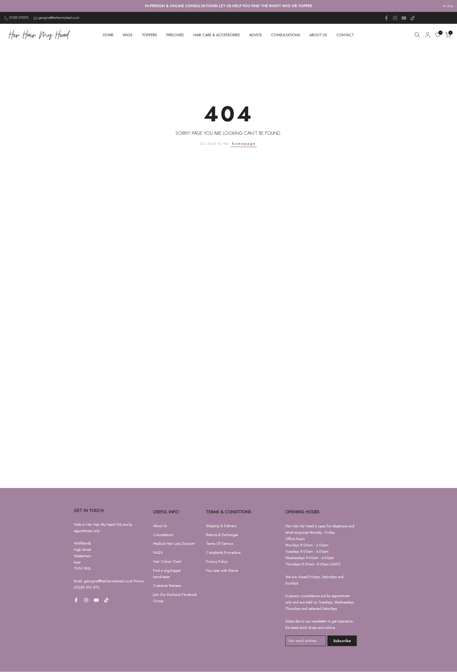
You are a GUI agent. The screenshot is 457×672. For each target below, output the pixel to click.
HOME (108, 35)
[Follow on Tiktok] (412, 18)
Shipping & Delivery (221, 525)
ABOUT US (318, 35)
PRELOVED (175, 35)
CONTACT (345, 35)
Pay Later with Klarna (222, 570)
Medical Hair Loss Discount (174, 543)
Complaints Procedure (223, 552)
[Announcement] (228, 6)
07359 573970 (18, 17)
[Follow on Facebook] (386, 18)
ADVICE (255, 35)
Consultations (163, 534)
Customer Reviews (167, 585)
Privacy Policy (216, 561)
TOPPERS (149, 35)
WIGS (127, 35)
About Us (160, 525)
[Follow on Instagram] (395, 18)
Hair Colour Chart (167, 561)
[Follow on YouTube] (403, 18)
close (10, 6)
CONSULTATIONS (285, 35)
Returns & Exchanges (222, 534)
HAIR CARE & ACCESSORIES (216, 35)
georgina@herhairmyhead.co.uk (59, 17)
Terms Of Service (219, 543)
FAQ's (157, 552)
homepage (243, 143)
